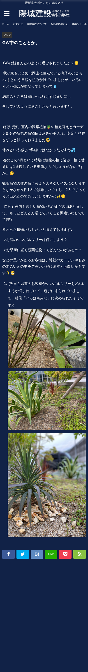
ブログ (7, 34)
